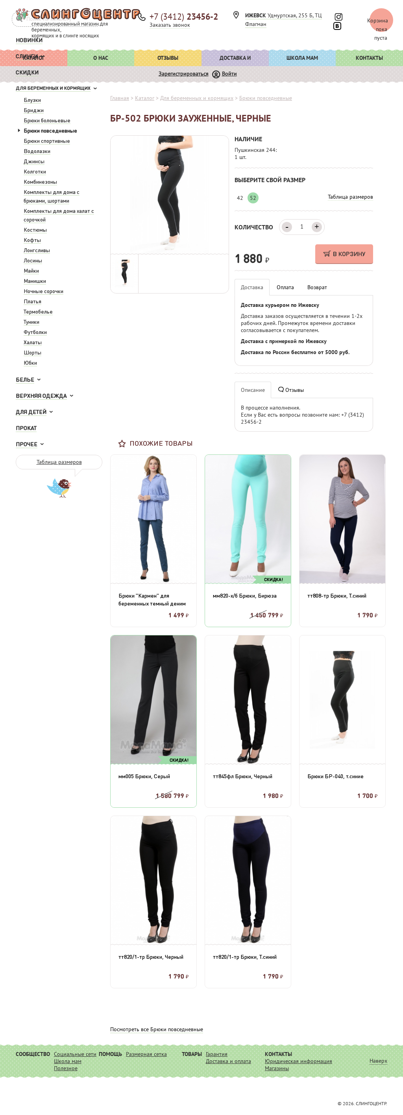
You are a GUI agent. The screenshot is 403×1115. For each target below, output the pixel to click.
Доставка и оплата (235, 60)
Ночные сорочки (43, 290)
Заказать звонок (170, 24)
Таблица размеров (59, 461)
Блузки (32, 99)
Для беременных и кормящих (53, 88)
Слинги (27, 55)
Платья (32, 301)
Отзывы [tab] (294, 389)
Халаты (33, 341)
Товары (192, 1054)
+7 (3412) (184, 16)
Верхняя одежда (41, 395)
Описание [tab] (253, 389)
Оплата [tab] (285, 287)
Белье (25, 379)
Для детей (31, 411)
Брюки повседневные (50, 130)
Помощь (110, 1054)
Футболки (35, 331)
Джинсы (34, 160)
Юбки (30, 362)
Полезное (66, 1068)
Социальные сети (75, 1054)
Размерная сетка (146, 1054)
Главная (119, 98)
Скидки (27, 72)
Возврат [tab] (317, 287)
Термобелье (38, 311)
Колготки (35, 171)
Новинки (29, 39)
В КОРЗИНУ (349, 253)
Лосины (33, 260)
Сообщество (33, 1054)
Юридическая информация (298, 1061)
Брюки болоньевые (47, 120)
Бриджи (34, 109)
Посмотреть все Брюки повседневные (156, 1029)
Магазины (277, 1068)
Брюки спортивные (47, 140)
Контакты (369, 57)
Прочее (26, 443)
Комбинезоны (40, 181)
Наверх (378, 1060)
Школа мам (302, 57)
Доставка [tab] (252, 287)
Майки (31, 270)
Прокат (26, 427)
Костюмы (35, 229)
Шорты (32, 352)
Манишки (35, 280)
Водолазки (37, 150)
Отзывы (167, 57)
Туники (31, 321)
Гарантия (216, 1054)
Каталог (144, 98)
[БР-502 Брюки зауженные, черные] (170, 194)
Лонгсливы (37, 249)
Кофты (32, 239)
